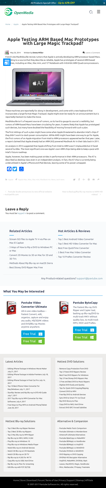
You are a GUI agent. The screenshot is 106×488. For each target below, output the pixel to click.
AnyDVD (62, 461)
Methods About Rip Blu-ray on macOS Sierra (31, 263)
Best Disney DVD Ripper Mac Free (26, 267)
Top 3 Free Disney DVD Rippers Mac (73, 378)
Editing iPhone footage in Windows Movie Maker (27, 369)
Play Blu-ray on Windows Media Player (23, 444)
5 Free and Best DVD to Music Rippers (74, 382)
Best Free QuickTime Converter (74, 248)
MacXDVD (70, 464)
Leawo (62, 464)
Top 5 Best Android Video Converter (76, 239)
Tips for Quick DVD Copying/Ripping (74, 388)
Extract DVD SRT (66, 407)
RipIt (85, 461)
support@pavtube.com (90, 278)
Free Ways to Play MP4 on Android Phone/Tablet (27, 405)
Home (7, 24)
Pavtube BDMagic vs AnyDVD (71, 444)
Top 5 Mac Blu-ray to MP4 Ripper (21, 435)
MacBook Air (45, 179)
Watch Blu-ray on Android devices (21, 448)
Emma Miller (38, 53)
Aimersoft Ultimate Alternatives (72, 435)
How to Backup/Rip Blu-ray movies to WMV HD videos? (82, 193)
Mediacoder (68, 467)
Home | (16, 480)
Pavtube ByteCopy (85, 302)
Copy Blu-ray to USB (16, 461)
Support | (71, 480)
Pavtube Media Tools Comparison (73, 428)
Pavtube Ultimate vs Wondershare (73, 432)
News (53, 179)
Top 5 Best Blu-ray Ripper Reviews (21, 428)
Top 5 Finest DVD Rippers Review (72, 372)
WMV (25, 438)
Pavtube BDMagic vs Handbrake (72, 441)
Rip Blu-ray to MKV (15, 438)
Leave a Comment (92, 53)
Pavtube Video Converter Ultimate (34, 304)
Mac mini (35, 179)
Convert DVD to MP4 (67, 391)
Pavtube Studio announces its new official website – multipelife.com (27, 193)
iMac (29, 179)
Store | (23, 480)
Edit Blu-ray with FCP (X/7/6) (19, 467)
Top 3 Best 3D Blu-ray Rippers (19, 432)
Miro (61, 467)
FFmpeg (77, 467)
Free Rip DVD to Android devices (72, 394)
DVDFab (79, 461)
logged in (21, 213)
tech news (60, 179)
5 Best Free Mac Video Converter (74, 252)
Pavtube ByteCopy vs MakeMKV (72, 438)
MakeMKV (71, 461)
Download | (32, 480)
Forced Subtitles (80, 407)
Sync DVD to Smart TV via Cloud (72, 398)
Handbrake (84, 464)
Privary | (63, 480)
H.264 (31, 438)
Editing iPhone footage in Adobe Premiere (25, 374)
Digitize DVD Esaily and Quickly (71, 385)
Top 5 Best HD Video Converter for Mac (77, 243)
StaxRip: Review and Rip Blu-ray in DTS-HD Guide (27, 392)
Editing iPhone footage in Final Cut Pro (23, 380)
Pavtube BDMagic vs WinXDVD (71, 448)
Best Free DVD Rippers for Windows (73, 375)
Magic (77, 464)
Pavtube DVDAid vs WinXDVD (71, 451)
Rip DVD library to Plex (68, 401)
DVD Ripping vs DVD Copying (71, 454)
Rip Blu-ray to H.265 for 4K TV (19, 457)
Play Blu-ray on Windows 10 (19, 441)
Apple (16, 24)
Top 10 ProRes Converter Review (74, 256)
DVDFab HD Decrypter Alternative (73, 457)
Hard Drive (79, 404)
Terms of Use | (52, 480)
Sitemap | (80, 480)
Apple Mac (22, 179)
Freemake (86, 467)
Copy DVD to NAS (66, 404)
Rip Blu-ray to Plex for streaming (21, 464)
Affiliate (89, 480)
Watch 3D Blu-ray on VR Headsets (21, 451)
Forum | (41, 480)
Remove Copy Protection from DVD (73, 369)
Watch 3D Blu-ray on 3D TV (18, 454)
